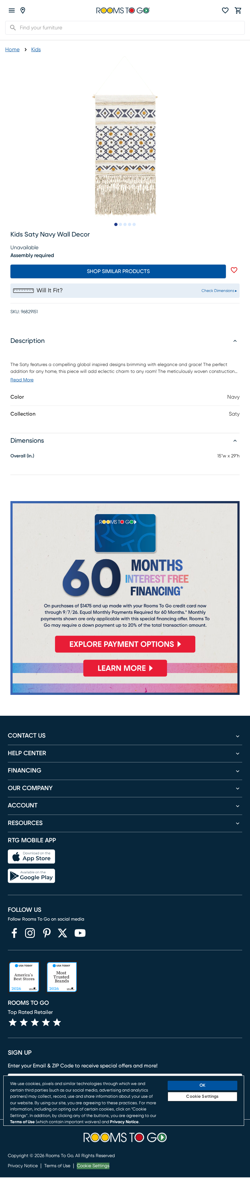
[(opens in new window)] (14, 933)
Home (12, 49)
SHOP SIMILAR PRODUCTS (118, 271)
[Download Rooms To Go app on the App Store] (31, 856)
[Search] (11, 28)
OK (202, 1085)
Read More (22, 380)
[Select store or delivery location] (22, 10)
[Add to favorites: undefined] (234, 270)
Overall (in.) (22, 456)
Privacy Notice (23, 1166)
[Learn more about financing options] (125, 676)
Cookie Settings (93, 1166)
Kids (36, 49)
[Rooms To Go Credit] (125, 579)
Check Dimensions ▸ (219, 291)
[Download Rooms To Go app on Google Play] (31, 876)
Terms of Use (57, 1166)
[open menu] (11, 10)
